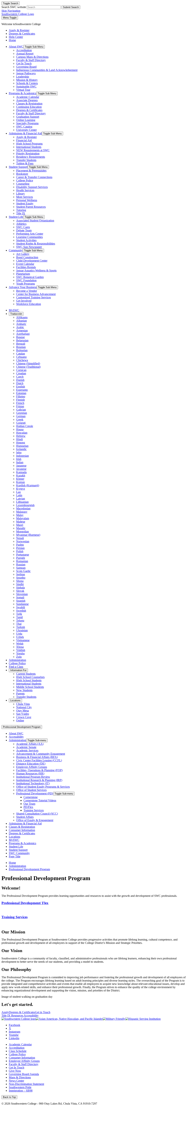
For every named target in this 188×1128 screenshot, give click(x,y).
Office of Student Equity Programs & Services (43, 786)
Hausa (20, 429)
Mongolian (22, 531)
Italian (19, 462)
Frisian (20, 406)
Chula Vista (23, 704)
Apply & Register (26, 137)
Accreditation (24, 50)
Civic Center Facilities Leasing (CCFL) (39, 760)
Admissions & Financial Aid (25, 133)
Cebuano (21, 356)
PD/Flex (28, 807)
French (20, 403)
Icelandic (21, 449)
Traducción (16, 313)
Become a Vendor (26, 290)
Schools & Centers (27, 83)
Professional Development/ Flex (24, 903)
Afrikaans (22, 317)
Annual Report (24, 53)
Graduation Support (27, 116)
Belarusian (22, 340)
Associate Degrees (27, 100)
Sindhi (20, 584)
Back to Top (9, 1097)
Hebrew (21, 436)
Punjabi (20, 557)
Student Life (16, 216)
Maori (19, 524)
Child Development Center (31, 260)
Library (20, 193)
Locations (15, 700)
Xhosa (20, 646)
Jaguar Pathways (26, 73)
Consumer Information (22, 830)
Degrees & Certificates (29, 110)
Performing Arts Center (29, 233)
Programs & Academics (22, 93)
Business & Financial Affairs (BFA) (37, 757)
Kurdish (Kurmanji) (27, 485)
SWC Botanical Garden (30, 277)
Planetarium (23, 273)
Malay (20, 515)
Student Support (18, 166)
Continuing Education (29, 106)
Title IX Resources (12, 1015)
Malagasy (21, 511)
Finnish (20, 399)
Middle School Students (30, 686)
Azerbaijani (23, 333)
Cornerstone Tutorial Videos (40, 800)
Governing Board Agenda (24, 1074)
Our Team (29, 803)
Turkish (20, 627)
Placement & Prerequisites (31, 170)
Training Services (34, 810)
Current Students (26, 673)
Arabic (20, 327)
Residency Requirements (30, 156)
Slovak (20, 590)
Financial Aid (24, 140)
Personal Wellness (26, 200)
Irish (18, 459)
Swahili (20, 607)
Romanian (22, 561)
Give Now (15, 1070)
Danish (20, 379)
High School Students (28, 680)
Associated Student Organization (35, 220)
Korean (20, 482)
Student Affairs (25, 816)
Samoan (21, 567)
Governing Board (26, 66)
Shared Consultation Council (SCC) (37, 813)
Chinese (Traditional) (28, 366)
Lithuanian (22, 501)
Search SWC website (13, 7)
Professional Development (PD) (34, 793)
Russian (20, 564)
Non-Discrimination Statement (26, 1084)
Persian (20, 548)
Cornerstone (31, 797)
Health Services (25, 190)
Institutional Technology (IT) (33, 783)
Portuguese (22, 554)
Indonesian (22, 455)
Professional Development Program (22, 727)
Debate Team (24, 230)
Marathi (20, 528)
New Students (24, 690)
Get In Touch (24, 63)
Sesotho (20, 577)
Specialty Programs (27, 123)
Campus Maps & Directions (32, 56)
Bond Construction (27, 257)
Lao (18, 492)
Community (16, 250)
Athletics (21, 223)
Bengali (20, 343)
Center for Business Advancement (36, 294)
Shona (20, 580)
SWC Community (19, 853)
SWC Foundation (26, 280)
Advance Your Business (23, 287)
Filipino (20, 396)
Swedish (21, 610)
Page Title (14, 856)
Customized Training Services (33, 297)
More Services (24, 196)
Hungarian (22, 445)
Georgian (21, 412)
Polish (19, 551)
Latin (19, 495)
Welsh (19, 643)
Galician (21, 409)
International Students (28, 146)
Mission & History (27, 79)
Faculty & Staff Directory (31, 60)
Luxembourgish (25, 505)
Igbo (18, 452)
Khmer (20, 478)
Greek (19, 419)
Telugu (20, 620)
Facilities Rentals (26, 267)
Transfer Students (26, 160)
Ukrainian (22, 630)
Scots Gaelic (23, 571)
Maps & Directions (20, 1077)
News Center (16, 1080)
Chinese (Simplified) (28, 363)
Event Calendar (25, 263)
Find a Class (16, 666)
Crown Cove (23, 717)
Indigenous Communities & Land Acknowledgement (46, 70)
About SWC (16, 46)
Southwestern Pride (20, 1087)
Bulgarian (22, 350)
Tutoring (21, 210)
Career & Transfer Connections (34, 177)
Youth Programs (25, 283)
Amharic (21, 323)
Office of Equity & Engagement (34, 820)
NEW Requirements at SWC (33, 150)
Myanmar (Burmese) (28, 534)
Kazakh (20, 475)
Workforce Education (28, 304)
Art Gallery (22, 254)
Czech (20, 376)
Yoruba (20, 653)
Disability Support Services (32, 187)
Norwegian (22, 541)
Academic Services (27, 750)
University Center (26, 129)
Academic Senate (26, 747)
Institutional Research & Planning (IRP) (39, 780)
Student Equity (24, 203)
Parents (20, 693)
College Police (24, 180)
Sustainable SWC (26, 86)
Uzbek (20, 637)
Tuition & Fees (24, 163)
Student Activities (26, 240)
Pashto (20, 544)
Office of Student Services (31, 790)
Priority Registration (27, 153)
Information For (18, 670)
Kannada (21, 472)
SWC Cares (23, 227)
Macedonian (23, 508)
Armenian (22, 330)
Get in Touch (42, 1012)
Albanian (21, 320)
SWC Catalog (24, 126)
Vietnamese (23, 640)
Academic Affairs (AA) (30, 743)
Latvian (20, 498)
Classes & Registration (29, 103)
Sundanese (22, 604)
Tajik (19, 613)
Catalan (20, 353)
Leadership (22, 76)
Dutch (19, 383)
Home (12, 862)
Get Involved (23, 300)
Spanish (20, 600)
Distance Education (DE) (30, 763)
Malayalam (22, 518)
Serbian (20, 574)
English (20, 386)
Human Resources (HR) (30, 773)
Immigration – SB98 (20, 1090)
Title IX (20, 213)
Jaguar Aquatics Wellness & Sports (36, 270)
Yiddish (20, 650)
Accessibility (16, 736)
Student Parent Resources (31, 206)
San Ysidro (22, 713)
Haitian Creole (24, 426)
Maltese (20, 521)
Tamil (19, 617)
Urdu (19, 633)
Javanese (21, 468)
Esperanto (22, 389)
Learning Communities (29, 237)
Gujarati (21, 422)
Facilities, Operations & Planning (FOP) (39, 770)
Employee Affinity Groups (31, 766)
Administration (17, 660)
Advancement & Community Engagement (40, 753)
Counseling (22, 183)
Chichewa (22, 360)
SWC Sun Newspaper (29, 246)
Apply (5, 1012)
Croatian (21, 373)
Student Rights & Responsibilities (35, 243)
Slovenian (22, 594)
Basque (20, 337)
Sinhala (20, 587)
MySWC (14, 310)
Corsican (21, 370)
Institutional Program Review (33, 776)
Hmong (20, 442)
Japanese (21, 465)
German (21, 416)
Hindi (19, 439)
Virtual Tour (23, 89)
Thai (18, 623)
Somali (20, 597)
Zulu (19, 656)
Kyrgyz (20, 488)
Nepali (20, 538)
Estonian (21, 393)
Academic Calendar (27, 96)
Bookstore (22, 173)
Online (20, 720)
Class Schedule (17, 1051)
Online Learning (25, 120)
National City (24, 707)
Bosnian (21, 347)
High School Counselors (30, 677)
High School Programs (29, 143)
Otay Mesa (22, 710)
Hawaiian (21, 432)
